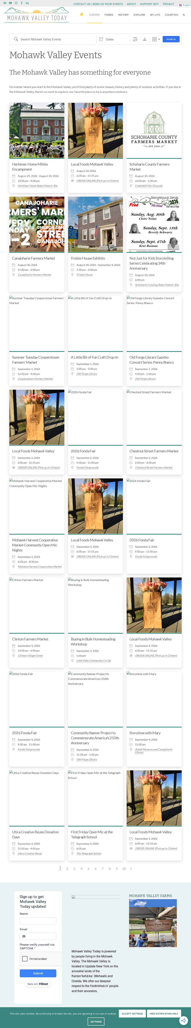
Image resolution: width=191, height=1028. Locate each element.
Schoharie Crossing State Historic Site (157, 284)
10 (124, 869)
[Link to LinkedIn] (27, 3)
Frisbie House (84, 274)
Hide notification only (164, 1013)
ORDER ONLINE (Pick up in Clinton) (97, 180)
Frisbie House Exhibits (88, 258)
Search (171, 39)
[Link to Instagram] (16, 3)
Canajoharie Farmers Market (33, 258)
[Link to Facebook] (21, 3)
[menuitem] (98, 4)
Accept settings (132, 1013)
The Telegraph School (88, 853)
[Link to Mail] (4, 3)
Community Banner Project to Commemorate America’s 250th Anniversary (95, 737)
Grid (154, 39)
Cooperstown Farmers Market (35, 378)
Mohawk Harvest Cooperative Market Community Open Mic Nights (35, 545)
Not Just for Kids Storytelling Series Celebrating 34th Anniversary (151, 263)
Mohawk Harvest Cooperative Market (39, 566)
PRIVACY (168, 4)
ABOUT (131, 4)
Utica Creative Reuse (30, 853)
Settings (96, 1021)
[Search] (183, 15)
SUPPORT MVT (149, 4)
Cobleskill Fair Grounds (148, 185)
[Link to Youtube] (10, 3)
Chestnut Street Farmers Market (153, 451)
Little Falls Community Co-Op (93, 660)
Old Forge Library (86, 373)
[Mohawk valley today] (36, 15)
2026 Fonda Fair (83, 451)
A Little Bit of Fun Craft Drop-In (94, 357)
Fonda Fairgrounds (87, 467)
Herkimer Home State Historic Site (37, 185)
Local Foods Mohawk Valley (92, 164)
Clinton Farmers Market (30, 639)
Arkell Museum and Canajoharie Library (153, 751)
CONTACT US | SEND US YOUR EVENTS (98, 4)
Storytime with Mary (144, 732)
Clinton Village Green (30, 655)
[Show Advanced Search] (135, 39)
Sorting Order (144, 39)
